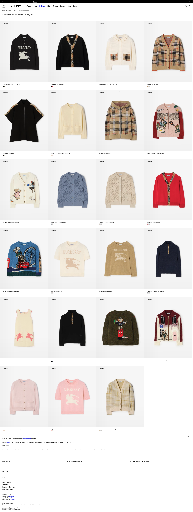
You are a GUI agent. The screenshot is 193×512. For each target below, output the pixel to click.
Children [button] (42, 6)
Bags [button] (69, 6)
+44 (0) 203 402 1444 (6, 506)
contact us (15, 506)
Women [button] (28, 6)
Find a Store (6, 482)
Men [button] (35, 6)
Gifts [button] (48, 6)
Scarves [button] (62, 6)
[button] (35, 2)
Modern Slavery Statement (8, 503)
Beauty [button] (75, 6)
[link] (4, 10)
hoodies (9, 442)
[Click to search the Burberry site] (186, 6)
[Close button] (190, 1)
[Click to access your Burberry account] (190, 6)
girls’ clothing (27, 438)
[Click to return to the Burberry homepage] (15, 6)
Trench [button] (55, 6)
